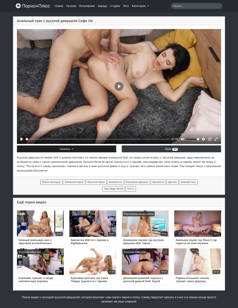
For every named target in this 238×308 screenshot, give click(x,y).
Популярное (87, 5)
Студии (115, 5)
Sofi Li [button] (130, 188)
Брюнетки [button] (158, 182)
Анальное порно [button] (74, 182)
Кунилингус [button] (115, 182)
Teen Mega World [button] (113, 188)
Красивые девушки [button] (137, 182)
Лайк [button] (171, 148)
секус (199, 166)
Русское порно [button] (96, 182)
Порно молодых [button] (51, 182)
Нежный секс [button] (188, 182)
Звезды (102, 5)
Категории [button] (139, 5)
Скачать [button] (65, 148)
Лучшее (71, 5)
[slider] (98, 139)
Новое (59, 5)
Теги (126, 5)
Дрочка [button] (172, 182)
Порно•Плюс (35, 6)
